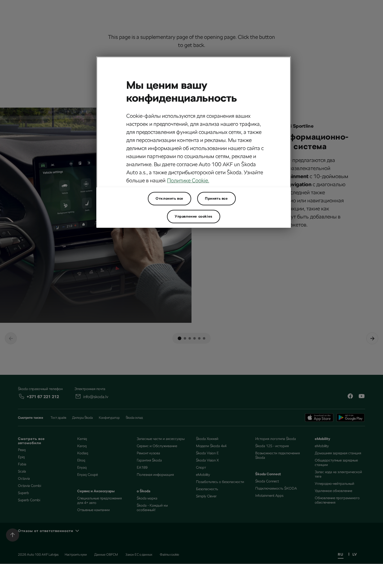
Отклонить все (169, 198)
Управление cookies (193, 216)
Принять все (216, 198)
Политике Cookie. (188, 180)
